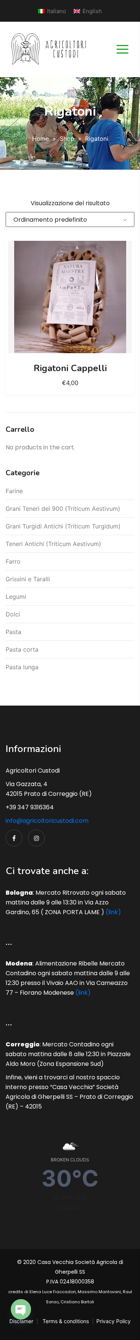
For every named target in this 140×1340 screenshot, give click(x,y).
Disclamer (21, 1321)
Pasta (13, 632)
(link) (113, 912)
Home (40, 138)
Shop (67, 138)
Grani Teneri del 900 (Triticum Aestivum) (63, 508)
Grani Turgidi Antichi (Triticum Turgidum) (63, 526)
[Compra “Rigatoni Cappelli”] (70, 297)
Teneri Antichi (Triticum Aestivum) (53, 544)
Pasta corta (22, 649)
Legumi (16, 596)
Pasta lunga (22, 667)
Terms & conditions (66, 1321)
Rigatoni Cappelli (70, 368)
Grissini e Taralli (28, 579)
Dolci (13, 614)
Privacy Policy (113, 1321)
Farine (14, 491)
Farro (13, 561)
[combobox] (70, 219)
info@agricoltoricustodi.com (47, 820)
